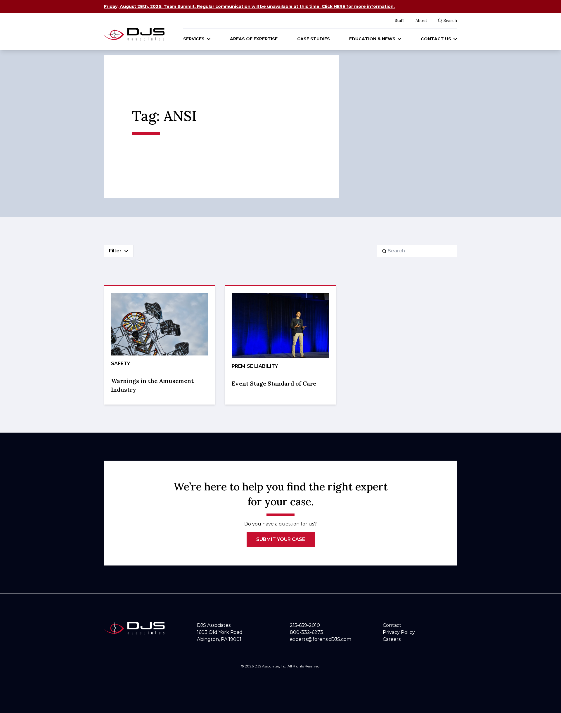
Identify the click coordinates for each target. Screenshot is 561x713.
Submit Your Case (280, 539)
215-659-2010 (305, 625)
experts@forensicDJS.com (320, 639)
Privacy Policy (399, 632)
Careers (392, 639)
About (421, 20)
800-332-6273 (306, 632)
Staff (399, 20)
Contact (392, 625)
